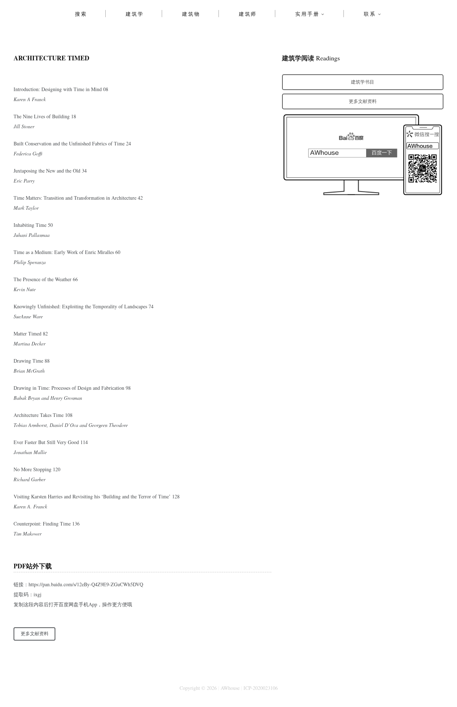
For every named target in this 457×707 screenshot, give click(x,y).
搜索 (81, 13)
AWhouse (230, 687)
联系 (370, 13)
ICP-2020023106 (260, 687)
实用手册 (307, 13)
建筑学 (135, 13)
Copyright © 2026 (198, 687)
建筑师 (248, 13)
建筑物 (191, 13)
